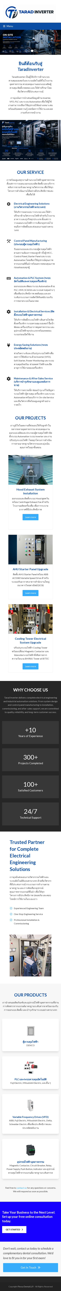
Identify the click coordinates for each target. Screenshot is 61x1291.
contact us (22, 1187)
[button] (8, 26)
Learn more (30, 517)
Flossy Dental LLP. (26, 1286)
